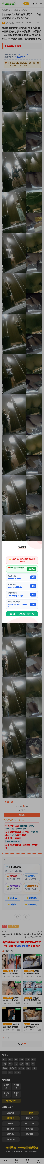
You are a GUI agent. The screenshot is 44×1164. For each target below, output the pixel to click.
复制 (33, 577)
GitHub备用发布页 (15, 596)
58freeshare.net (14, 578)
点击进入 (31, 569)
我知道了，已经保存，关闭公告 (22, 614)
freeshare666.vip (15, 587)
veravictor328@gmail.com (18, 605)
